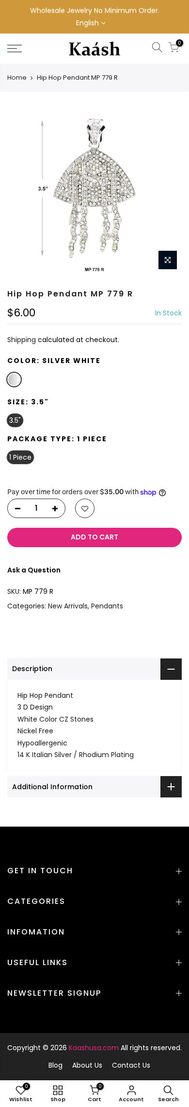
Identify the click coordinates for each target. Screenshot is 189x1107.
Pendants (107, 606)
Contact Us (131, 1065)
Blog (55, 1065)
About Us (87, 1065)
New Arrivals (68, 606)
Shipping (21, 340)
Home (17, 77)
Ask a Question (34, 570)
